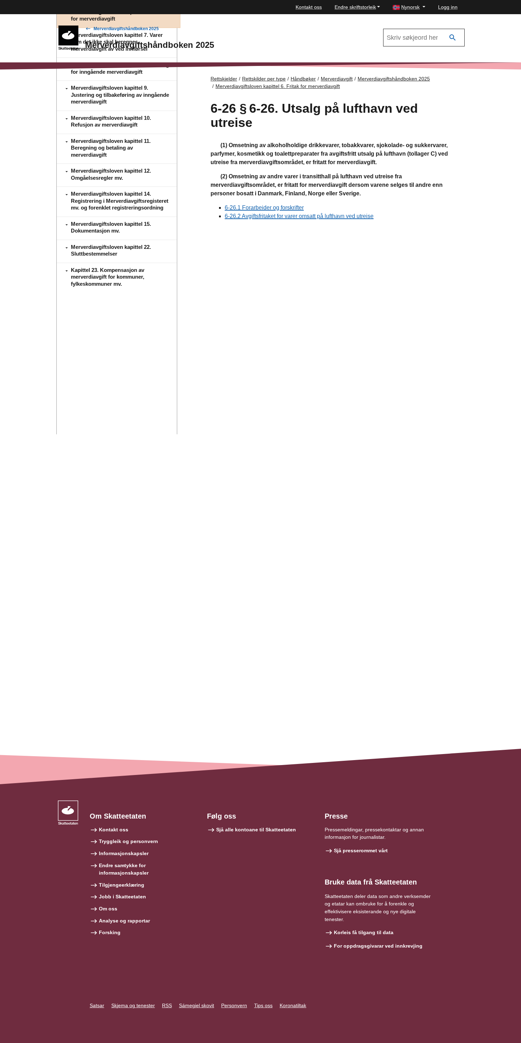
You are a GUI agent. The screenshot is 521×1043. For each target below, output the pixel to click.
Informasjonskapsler (124, 853)
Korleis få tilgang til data (363, 932)
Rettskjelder (224, 79)
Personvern (234, 1005)
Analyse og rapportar (124, 921)
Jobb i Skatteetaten (122, 896)
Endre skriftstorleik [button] (355, 7)
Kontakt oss (309, 7)
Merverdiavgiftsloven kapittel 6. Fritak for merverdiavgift (277, 86)
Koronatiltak (293, 1005)
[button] (409, 7)
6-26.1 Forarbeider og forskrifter (264, 208)
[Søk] (452, 38)
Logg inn (448, 7)
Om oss (108, 908)
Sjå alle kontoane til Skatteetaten (256, 829)
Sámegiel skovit (196, 1005)
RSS (167, 1005)
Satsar (97, 1005)
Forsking (110, 932)
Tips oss (263, 1005)
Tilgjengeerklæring (121, 885)
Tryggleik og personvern (128, 841)
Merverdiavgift (337, 79)
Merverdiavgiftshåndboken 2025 (126, 28)
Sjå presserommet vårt (361, 850)
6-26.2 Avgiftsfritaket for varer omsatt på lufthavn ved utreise (299, 216)
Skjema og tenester (133, 1005)
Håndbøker (303, 79)
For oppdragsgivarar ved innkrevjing (378, 946)
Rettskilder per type (264, 79)
